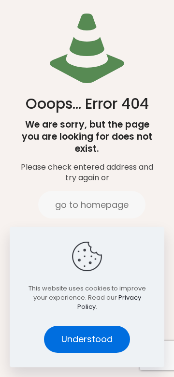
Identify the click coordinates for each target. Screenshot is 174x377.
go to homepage (92, 205)
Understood (87, 339)
